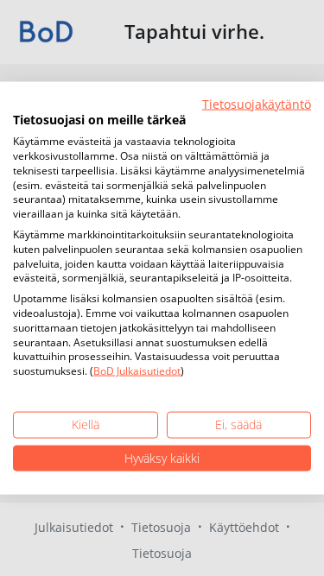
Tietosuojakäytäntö (256, 103)
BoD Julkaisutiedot (137, 371)
